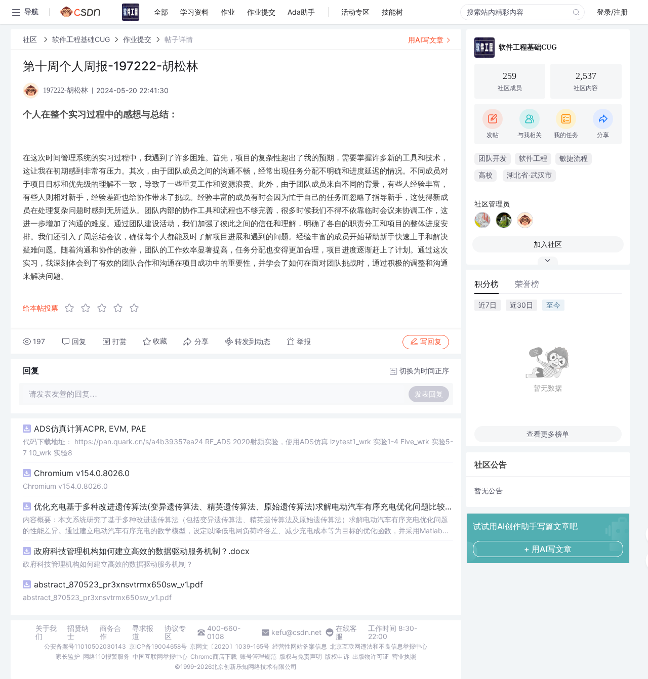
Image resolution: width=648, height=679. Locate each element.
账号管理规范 (258, 656)
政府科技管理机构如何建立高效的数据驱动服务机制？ (108, 564)
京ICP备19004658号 (158, 646)
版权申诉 (337, 656)
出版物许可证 (370, 656)
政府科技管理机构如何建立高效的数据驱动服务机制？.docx (142, 551)
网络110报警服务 (106, 656)
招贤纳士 (78, 632)
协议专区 (175, 632)
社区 (31, 39)
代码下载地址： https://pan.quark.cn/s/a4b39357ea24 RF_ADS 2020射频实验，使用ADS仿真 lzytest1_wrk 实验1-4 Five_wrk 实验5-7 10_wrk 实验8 (238, 447)
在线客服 (346, 632)
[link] (31, 39)
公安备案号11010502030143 (85, 646)
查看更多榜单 (547, 434)
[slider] (104, 308)
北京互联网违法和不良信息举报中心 (378, 646)
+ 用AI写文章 (548, 549)
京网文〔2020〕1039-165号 (229, 646)
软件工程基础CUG (81, 39)
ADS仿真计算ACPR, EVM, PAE (90, 428)
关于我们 (46, 632)
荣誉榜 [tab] (527, 284)
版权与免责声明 (300, 656)
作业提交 (137, 39)
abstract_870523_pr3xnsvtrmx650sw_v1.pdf (118, 584)
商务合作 (110, 632)
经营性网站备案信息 (299, 646)
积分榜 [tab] (486, 284)
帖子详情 (179, 39)
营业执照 (404, 656)
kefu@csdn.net (296, 632)
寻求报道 (142, 632)
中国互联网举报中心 (160, 656)
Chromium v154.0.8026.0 (82, 473)
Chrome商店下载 (213, 656)
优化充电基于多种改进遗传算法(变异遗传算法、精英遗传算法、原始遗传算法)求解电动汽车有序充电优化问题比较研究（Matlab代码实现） (243, 506)
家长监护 (68, 656)
